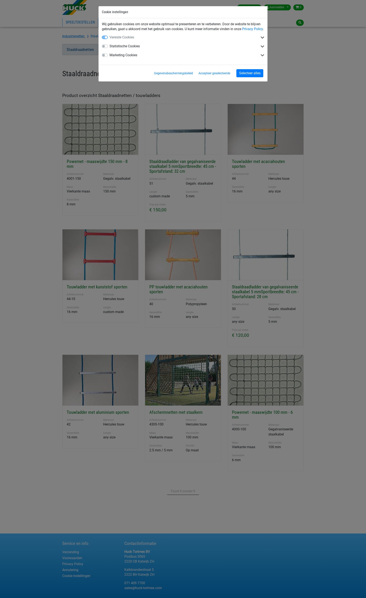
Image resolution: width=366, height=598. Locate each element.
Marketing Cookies (123, 55)
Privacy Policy (252, 29)
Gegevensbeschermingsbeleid (173, 73)
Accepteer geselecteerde (214, 73)
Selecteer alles (250, 73)
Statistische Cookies (125, 46)
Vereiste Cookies (122, 37)
